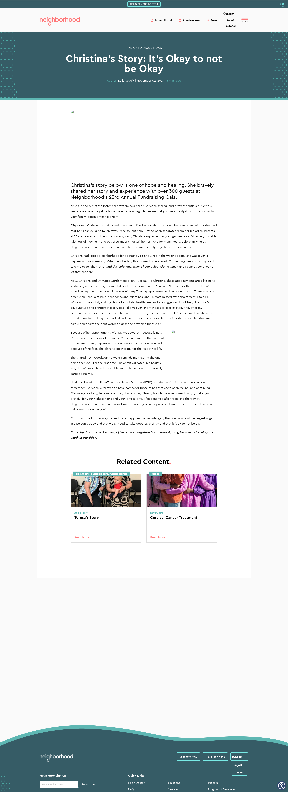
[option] (231, 20)
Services (173, 789)
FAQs (131, 789)
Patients (213, 782)
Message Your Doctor (144, 4)
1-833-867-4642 (215, 756)
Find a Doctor (136, 782)
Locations (174, 782)
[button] (281, 785)
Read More (81, 537)
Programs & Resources (222, 789)
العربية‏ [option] (230, 20)
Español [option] (231, 26)
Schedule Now (188, 756)
